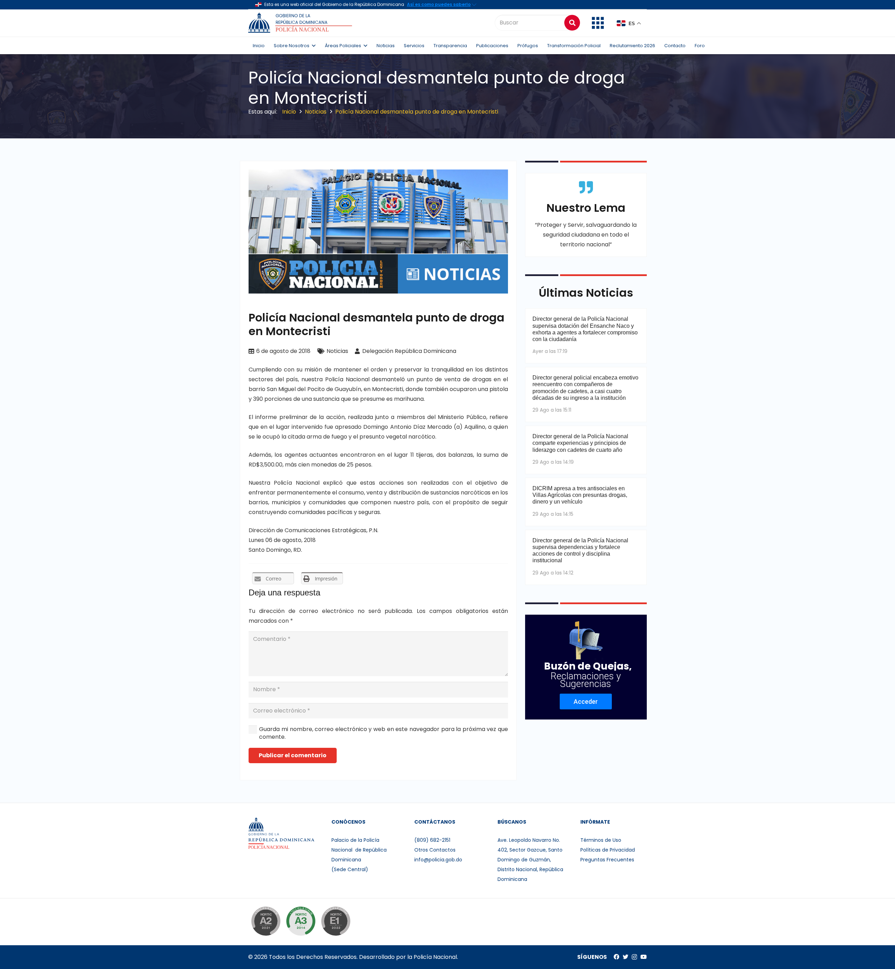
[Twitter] (625, 957)
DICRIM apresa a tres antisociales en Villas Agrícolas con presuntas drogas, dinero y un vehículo (579, 495)
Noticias (337, 351)
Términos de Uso (600, 840)
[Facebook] (616, 957)
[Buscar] (572, 22)
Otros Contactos (435, 849)
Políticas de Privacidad (607, 849)
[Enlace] (301, 22)
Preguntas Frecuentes (607, 859)
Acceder (586, 701)
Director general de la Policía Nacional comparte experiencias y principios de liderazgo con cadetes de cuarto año (580, 443)
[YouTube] (643, 957)
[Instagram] (634, 957)
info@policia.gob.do (438, 859)
